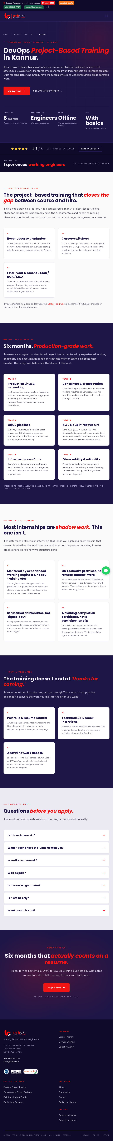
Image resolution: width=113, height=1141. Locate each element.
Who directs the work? (22, 860)
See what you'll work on (46, 90)
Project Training (23, 34)
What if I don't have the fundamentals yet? (36, 848)
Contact (62, 1097)
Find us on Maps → (68, 1102)
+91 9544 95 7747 (12, 7)
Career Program (56, 303)
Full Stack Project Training (16, 1097)
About (62, 1087)
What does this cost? (21, 910)
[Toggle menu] (106, 16)
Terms (96, 1135)
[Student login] (48, 7)
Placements (64, 1092)
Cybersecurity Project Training (18, 1092)
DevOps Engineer (67, 1041)
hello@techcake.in (34, 7)
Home (6, 34)
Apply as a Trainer (67, 1120)
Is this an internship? (21, 835)
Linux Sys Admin (66, 1046)
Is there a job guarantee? (24, 885)
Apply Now (14, 91)
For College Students (13, 1102)
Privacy (86, 1135)
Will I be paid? (17, 873)
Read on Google (88, 148)
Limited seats (66, 3)
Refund (106, 1135)
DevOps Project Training (15, 1087)
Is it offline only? (18, 898)
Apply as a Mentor (67, 1115)
